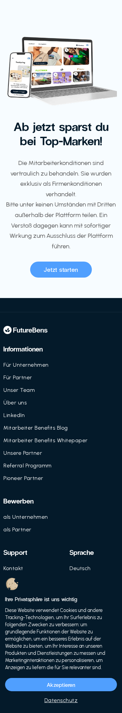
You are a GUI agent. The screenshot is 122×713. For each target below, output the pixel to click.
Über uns (15, 402)
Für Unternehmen (26, 365)
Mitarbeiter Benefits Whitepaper (45, 440)
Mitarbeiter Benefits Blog (35, 428)
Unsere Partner (22, 453)
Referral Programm (27, 465)
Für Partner (17, 377)
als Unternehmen (25, 517)
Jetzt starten (61, 269)
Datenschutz (61, 700)
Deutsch (80, 568)
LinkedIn (14, 415)
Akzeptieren (61, 684)
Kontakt (13, 568)
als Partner (17, 529)
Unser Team (19, 390)
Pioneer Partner (23, 478)
